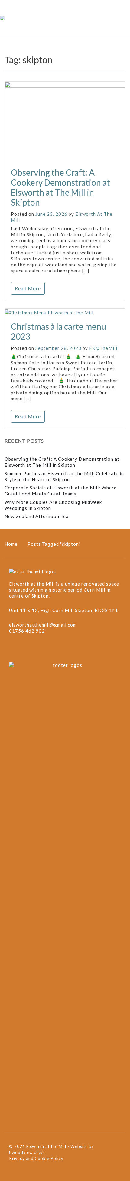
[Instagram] (26, 648)
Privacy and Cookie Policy (36, 1158)
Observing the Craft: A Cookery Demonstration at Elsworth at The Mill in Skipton (60, 187)
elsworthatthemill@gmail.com (43, 624)
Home (11, 544)
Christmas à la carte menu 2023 (58, 331)
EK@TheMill (103, 348)
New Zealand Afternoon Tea (37, 516)
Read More (28, 288)
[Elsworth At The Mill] (2, 18)
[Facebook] (14, 648)
